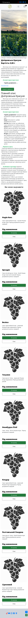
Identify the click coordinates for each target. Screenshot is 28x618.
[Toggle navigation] (18, 6)
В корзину (14, 233)
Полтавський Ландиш (12, 532)
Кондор (5, 480)
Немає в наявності (7, 89)
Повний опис (4, 86)
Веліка (5, 322)
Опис (14, 236)
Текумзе (6, 375)
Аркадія (6, 270)
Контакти (7, 2)
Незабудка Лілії (9, 427)
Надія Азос (7, 217)
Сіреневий (7, 584)
